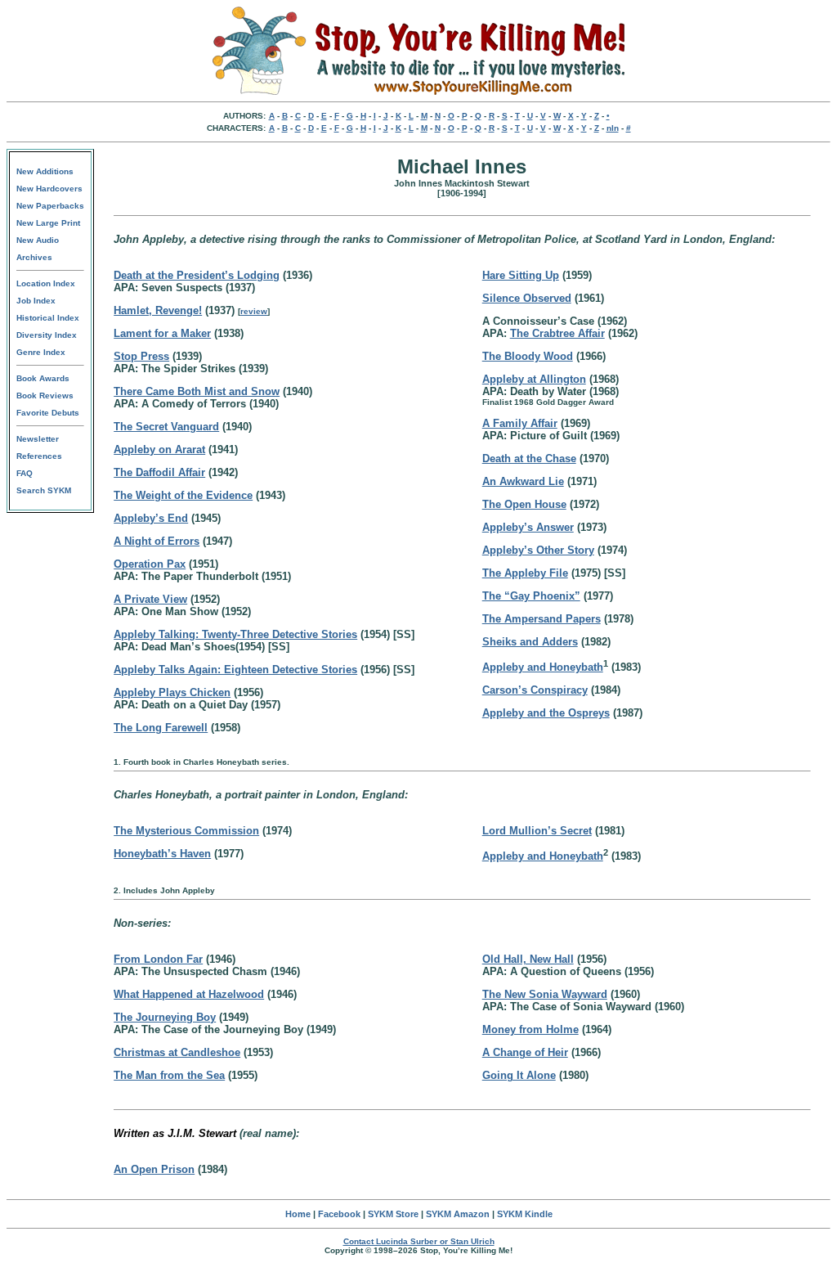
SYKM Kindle (525, 1214)
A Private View (150, 599)
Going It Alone (519, 1075)
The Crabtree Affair (557, 333)
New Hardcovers (49, 188)
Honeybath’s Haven (162, 853)
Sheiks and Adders (530, 642)
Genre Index (40, 352)
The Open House (524, 504)
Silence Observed (526, 298)
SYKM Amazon (458, 1214)
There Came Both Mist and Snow (197, 391)
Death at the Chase (529, 458)
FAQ (24, 473)
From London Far (158, 959)
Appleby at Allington (534, 379)
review (253, 311)
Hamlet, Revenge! (158, 310)
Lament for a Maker (162, 333)
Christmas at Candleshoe (177, 1052)
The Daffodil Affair (159, 472)
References (39, 456)
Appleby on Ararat (159, 449)
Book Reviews (45, 395)
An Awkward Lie (523, 481)
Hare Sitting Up (520, 275)
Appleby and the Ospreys (546, 713)
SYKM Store (393, 1214)
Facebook (339, 1214)
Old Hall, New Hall (528, 959)
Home (298, 1214)
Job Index (36, 300)
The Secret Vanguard (166, 426)
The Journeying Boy (165, 1017)
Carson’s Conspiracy (535, 690)
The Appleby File (525, 573)
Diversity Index (46, 334)
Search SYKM (43, 490)
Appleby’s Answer (528, 527)
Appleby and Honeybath (542, 667)
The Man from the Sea (169, 1075)
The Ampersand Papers (541, 619)
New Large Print (48, 222)
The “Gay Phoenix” (531, 596)
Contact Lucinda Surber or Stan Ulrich (419, 1241)
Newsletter (37, 438)
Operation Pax (150, 564)
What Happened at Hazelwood (189, 994)
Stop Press (141, 356)
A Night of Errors (156, 541)
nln (612, 128)
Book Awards (42, 378)
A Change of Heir (525, 1052)
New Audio (37, 240)
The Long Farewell (161, 727)
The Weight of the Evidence (183, 495)
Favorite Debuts (47, 412)
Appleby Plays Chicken (172, 692)
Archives (34, 257)
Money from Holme (530, 1029)
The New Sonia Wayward (544, 994)
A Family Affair (519, 423)
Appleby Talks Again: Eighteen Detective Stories (235, 669)
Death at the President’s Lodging (197, 275)
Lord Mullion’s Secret (537, 831)
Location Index (45, 283)
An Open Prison (154, 1169)
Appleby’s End (151, 518)
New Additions (45, 171)
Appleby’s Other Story (538, 550)
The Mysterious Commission (186, 831)
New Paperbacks (50, 205)
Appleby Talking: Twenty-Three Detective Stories (235, 634)
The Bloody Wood (527, 356)
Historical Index (47, 317)
